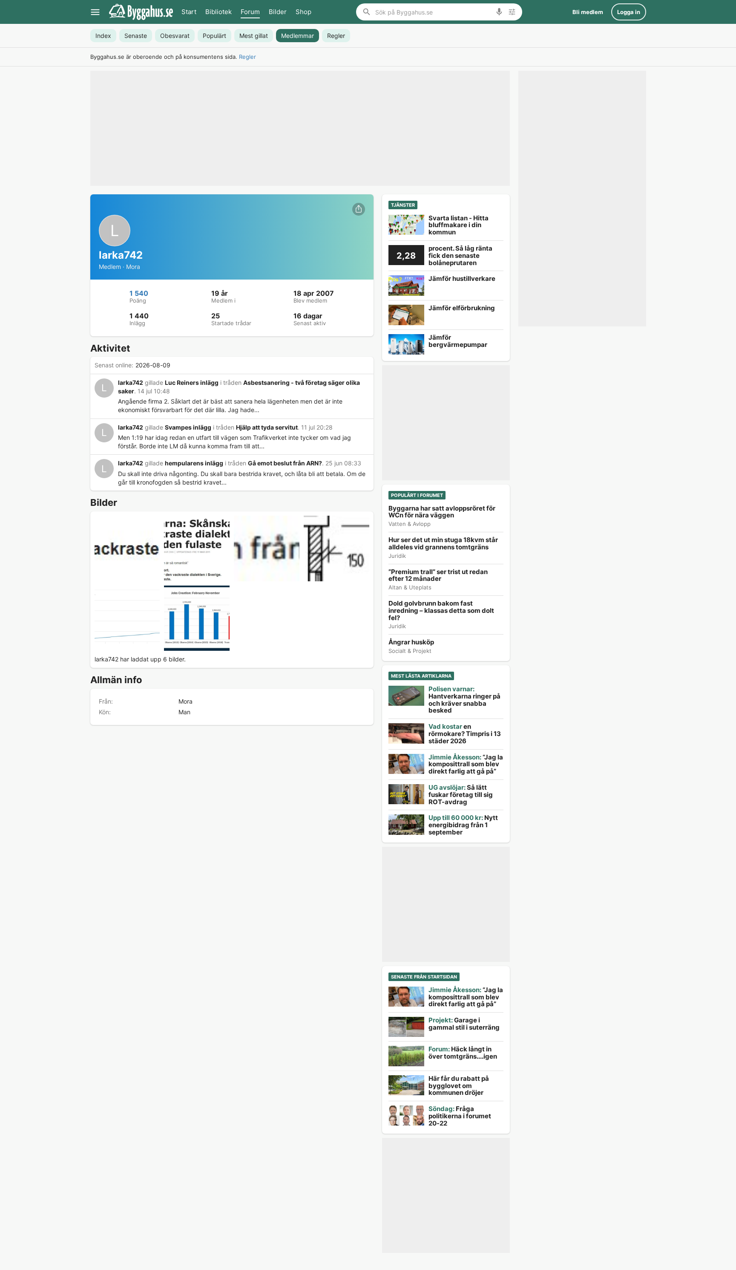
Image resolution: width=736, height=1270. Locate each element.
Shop (303, 12)
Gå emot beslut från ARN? (285, 463)
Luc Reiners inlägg (191, 382)
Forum (250, 12)
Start (188, 12)
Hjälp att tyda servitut (267, 427)
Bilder (278, 12)
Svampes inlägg (188, 427)
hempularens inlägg (194, 463)
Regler (247, 56)
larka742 (130, 382)
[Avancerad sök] (512, 11)
